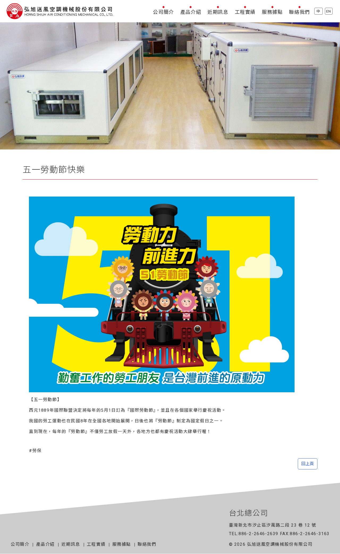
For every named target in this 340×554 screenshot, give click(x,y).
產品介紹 (190, 12)
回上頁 (307, 463)
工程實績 (245, 12)
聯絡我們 (299, 12)
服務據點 (272, 12)
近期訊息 (217, 12)
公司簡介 (163, 12)
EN (328, 11)
